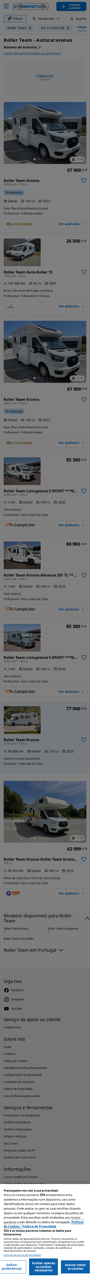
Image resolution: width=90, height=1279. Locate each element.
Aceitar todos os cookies (75, 1267)
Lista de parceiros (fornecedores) (22, 1255)
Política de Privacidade (39, 1226)
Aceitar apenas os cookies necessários (43, 1266)
